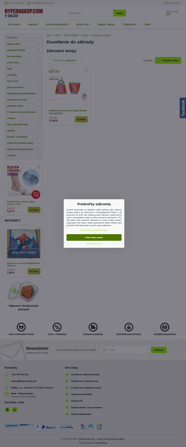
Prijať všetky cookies (94, 237)
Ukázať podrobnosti (94, 243)
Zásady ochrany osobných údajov (94, 230)
